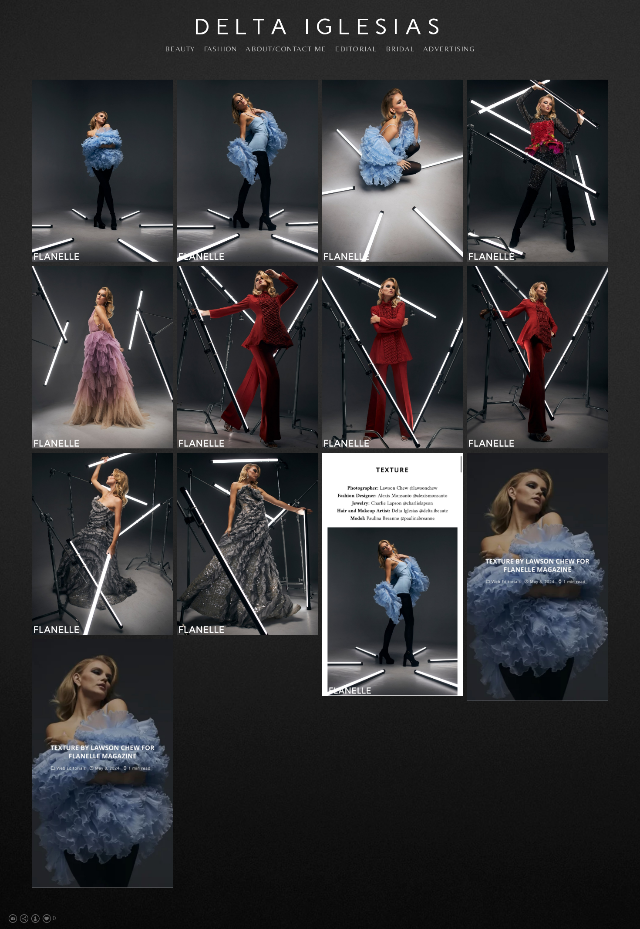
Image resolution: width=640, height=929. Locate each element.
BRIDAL (400, 48)
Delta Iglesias (320, 26)
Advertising (449, 48)
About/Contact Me (286, 48)
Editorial (356, 48)
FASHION (220, 48)
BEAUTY (180, 48)
